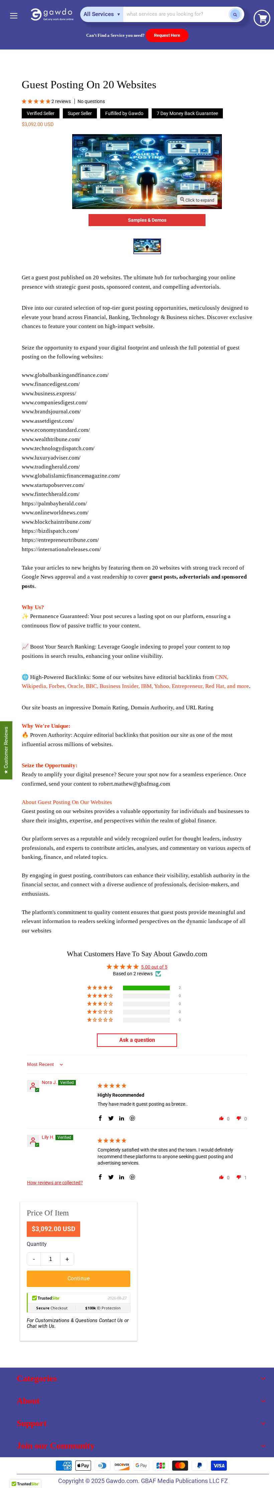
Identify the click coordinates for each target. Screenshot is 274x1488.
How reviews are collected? (55, 1182)
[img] (112, 1085)
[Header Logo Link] (52, 14)
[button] (36, 101)
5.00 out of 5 (154, 967)
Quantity (37, 1244)
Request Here (167, 35)
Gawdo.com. (123, 1480)
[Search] (235, 14)
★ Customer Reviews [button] (6, 750)
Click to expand (199, 200)
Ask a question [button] (137, 1040)
